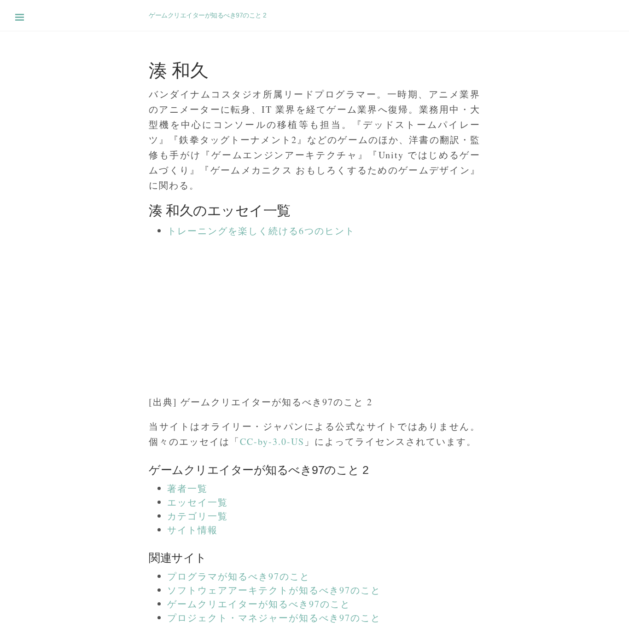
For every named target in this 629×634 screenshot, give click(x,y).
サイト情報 (192, 530)
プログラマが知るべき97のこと (238, 576)
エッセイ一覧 (197, 502)
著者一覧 (187, 488)
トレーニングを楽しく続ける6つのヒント (261, 231)
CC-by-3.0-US (272, 441)
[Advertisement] (276, 311)
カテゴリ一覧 (197, 516)
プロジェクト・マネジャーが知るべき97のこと (274, 617)
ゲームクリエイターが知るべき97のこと (258, 604)
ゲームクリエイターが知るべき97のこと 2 (208, 15)
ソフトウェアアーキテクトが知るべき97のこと (274, 590)
